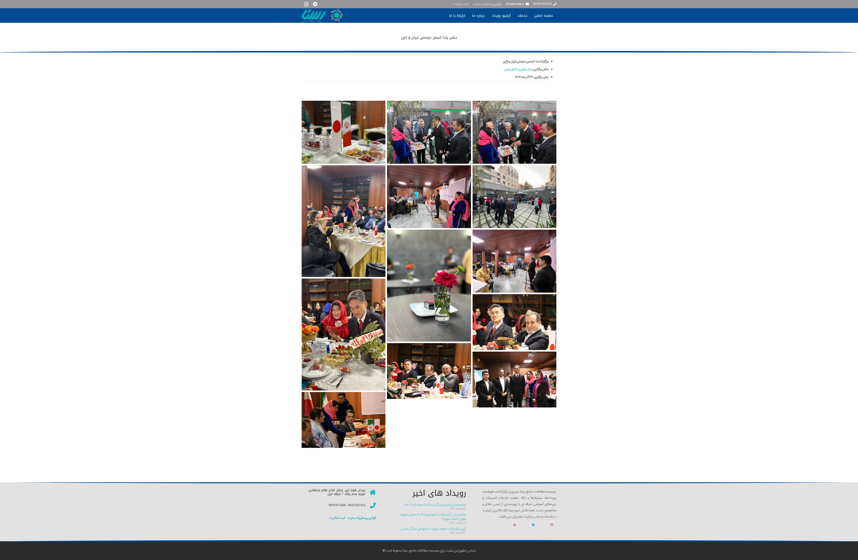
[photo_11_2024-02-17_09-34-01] (343, 221)
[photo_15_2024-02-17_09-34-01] (343, 334)
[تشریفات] (514, 379)
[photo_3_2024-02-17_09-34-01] (343, 132)
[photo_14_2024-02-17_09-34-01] (514, 261)
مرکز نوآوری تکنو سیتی (518, 69)
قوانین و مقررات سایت (361, 518)
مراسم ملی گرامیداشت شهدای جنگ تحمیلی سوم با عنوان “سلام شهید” (433, 517)
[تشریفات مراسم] (343, 420)
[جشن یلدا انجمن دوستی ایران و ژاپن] (429, 371)
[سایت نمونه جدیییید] (343, 15)
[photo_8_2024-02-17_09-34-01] (514, 196)
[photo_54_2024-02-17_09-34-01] (429, 132)
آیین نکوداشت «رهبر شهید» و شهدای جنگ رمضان (433, 528)
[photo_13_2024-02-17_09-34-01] (429, 285)
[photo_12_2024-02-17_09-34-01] (429, 196)
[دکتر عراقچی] (514, 322)
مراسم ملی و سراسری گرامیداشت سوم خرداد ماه (435, 504)
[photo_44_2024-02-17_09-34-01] (514, 132)
